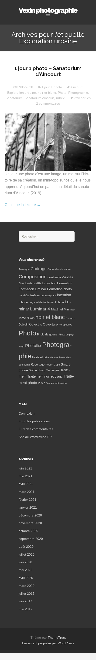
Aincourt (76, 87)
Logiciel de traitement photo (46, 302)
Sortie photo (37, 370)
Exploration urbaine (21, 92)
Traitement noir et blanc (45, 376)
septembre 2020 (31, 539)
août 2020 (26, 546)
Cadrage (39, 268)
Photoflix (33, 345)
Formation (64, 283)
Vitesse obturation (56, 383)
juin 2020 (25, 562)
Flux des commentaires (36, 429)
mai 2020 (25, 570)
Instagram (50, 295)
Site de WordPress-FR (35, 437)
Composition (33, 276)
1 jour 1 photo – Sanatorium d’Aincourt (48, 71)
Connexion (26, 413)
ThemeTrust (57, 637)
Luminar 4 (40, 309)
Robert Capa (52, 364)
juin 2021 (25, 468)
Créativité (67, 277)
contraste (54, 277)
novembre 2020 (30, 523)
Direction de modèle (30, 283)
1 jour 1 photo (51, 87)
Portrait (37, 357)
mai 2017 (25, 609)
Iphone (23, 302)
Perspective (65, 324)
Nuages (70, 318)
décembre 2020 (30, 515)
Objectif (23, 324)
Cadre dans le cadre (59, 269)
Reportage (38, 364)
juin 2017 (25, 601)
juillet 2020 (26, 554)
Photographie (78, 92)
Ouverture (50, 324)
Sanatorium (14, 98)
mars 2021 (26, 492)
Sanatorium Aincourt (39, 98)
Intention (64, 295)
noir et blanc (47, 92)
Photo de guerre (47, 334)
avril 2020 (26, 578)
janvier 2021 (28, 507)
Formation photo (59, 289)
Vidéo (41, 383)
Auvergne (24, 269)
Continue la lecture (23, 205)
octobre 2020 (28, 531)
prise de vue (51, 357)
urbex (60, 98)
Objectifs (35, 324)
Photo (62, 92)
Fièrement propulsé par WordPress (48, 643)
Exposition (49, 283)
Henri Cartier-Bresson (31, 295)
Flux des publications (34, 421)
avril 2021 (26, 484)
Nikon (30, 318)
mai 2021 (25, 476)
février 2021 (27, 499)
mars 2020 (26, 586)
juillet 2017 (26, 593)
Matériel (57, 309)
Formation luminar (32, 289)
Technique (52, 370)
